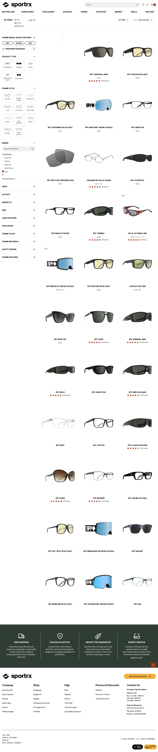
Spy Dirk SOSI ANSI (137, 392)
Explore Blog (6, 703)
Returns (67, 699)
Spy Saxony (137, 551)
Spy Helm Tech (99, 392)
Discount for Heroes (103, 694)
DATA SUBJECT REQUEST (11, 743)
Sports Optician (7, 694)
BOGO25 (99, 690)
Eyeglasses (37, 694)
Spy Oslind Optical (137, 498)
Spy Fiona (60, 498)
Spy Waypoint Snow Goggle (99, 127)
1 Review (105, 187)
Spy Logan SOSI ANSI (137, 445)
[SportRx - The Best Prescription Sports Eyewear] (17, 5)
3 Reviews (143, 395)
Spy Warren (98, 498)
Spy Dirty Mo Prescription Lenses (60, 180)
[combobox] (112, 4)
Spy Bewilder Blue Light (60, 604)
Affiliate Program (8, 711)
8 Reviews (66, 395)
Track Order (68, 703)
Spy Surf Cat (60, 339)
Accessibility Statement (72, 711)
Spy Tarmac (98, 233)
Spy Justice (98, 445)
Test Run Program (70, 707)
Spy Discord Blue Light (98, 286)
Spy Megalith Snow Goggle (60, 286)
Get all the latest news (138, 676)
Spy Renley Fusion (60, 233)
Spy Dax (137, 604)
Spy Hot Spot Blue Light (60, 551)
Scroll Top (153, 665)
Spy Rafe (60, 445)
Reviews (5, 699)
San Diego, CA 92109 (134, 711)
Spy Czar (98, 339)
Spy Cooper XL (137, 180)
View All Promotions (102, 699)
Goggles (36, 699)
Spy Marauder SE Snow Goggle (98, 551)
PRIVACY (5, 740)
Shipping (67, 694)
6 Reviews (105, 342)
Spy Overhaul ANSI (99, 74)
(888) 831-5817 (132, 693)
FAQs (66, 690)
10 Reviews (144, 342)
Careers (5, 707)
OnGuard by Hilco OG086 (99, 180)
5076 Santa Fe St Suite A (135, 708)
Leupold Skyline (137, 286)
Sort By (135, 20)
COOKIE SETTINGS (9, 737)
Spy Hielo (60, 392)
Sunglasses (37, 690)
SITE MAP (6, 735)
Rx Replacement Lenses (41, 703)
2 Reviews (105, 81)
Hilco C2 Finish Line (137, 233)
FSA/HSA (36, 711)
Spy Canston (137, 127)
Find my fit (152, 746)
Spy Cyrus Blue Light (137, 74)
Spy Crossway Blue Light (60, 127)
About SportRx (7, 690)
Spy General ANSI (137, 339)
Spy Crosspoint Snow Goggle (99, 604)
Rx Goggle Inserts (39, 707)
